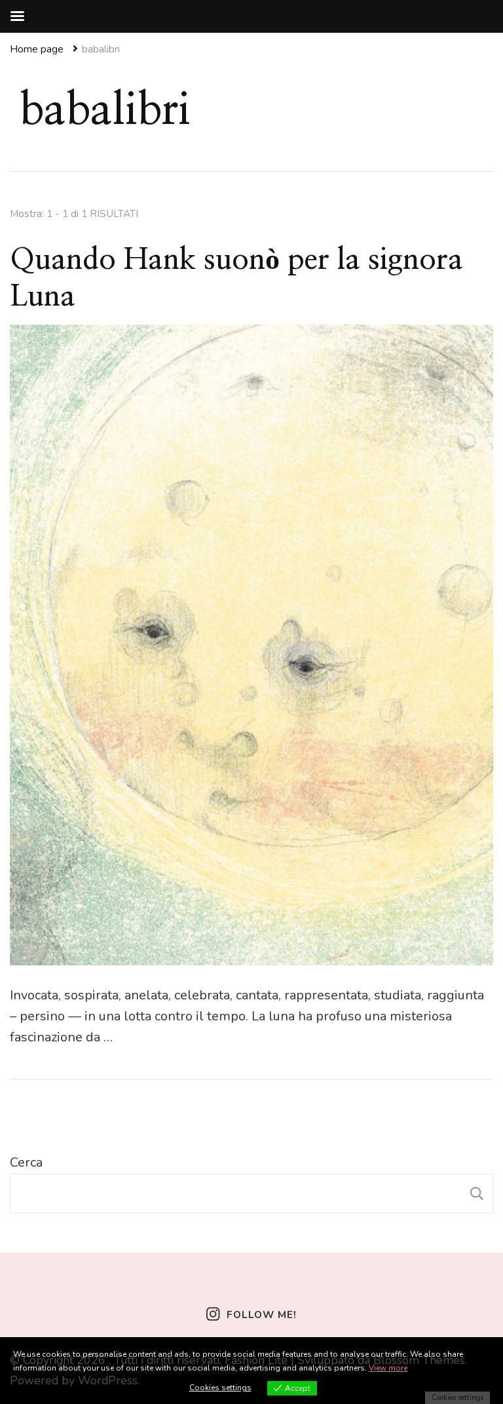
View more (388, 1368)
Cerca (26, 1162)
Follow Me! (261, 1314)
